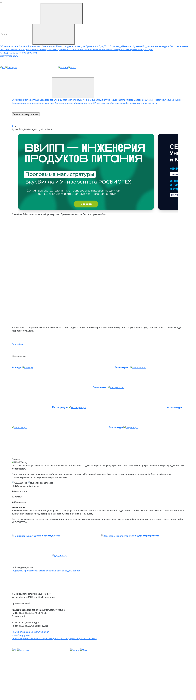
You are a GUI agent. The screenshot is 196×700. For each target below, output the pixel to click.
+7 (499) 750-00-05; (21, 632)
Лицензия (81, 638)
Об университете (9, 46)
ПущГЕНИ (104, 46)
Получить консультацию (140, 49)
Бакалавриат (35, 46)
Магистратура (63, 46)
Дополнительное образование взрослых (33, 103)
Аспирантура (78, 46)
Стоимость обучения (41, 638)
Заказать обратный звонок (50, 570)
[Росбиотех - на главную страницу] (32, 87)
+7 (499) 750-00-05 (9, 52)
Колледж (23, 46)
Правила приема (21, 638)
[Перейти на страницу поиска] (60, 114)
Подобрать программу (24, 570)
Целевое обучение (132, 46)
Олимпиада (116, 46)
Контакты (92, 638)
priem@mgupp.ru (9, 55)
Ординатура (92, 46)
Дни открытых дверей (64, 638)
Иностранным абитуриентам (79, 49)
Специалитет (49, 46)
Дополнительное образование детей (44, 49)
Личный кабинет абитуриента (111, 49)
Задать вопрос (72, 570)
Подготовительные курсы (156, 46)
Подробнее (86, 203)
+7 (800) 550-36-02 (28, 52)
